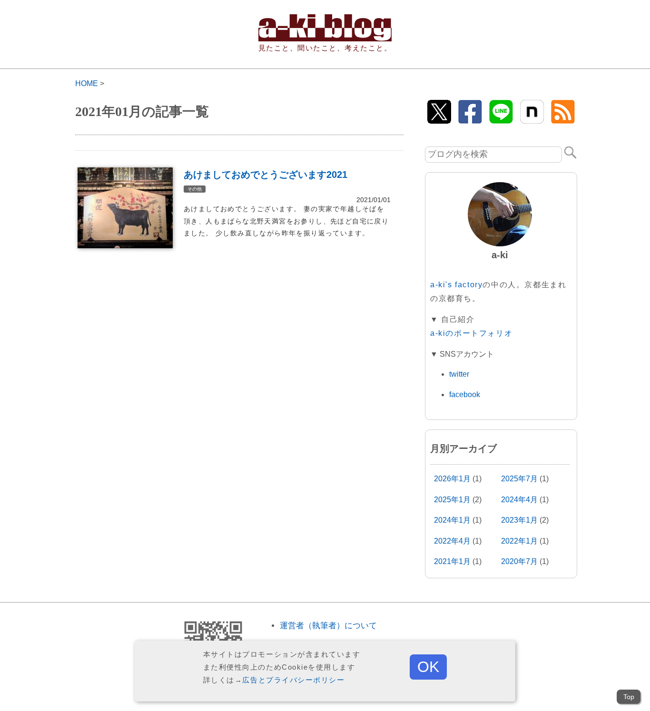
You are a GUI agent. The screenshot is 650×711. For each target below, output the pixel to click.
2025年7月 (519, 479)
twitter (459, 374)
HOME (86, 83)
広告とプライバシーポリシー (293, 680)
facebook (464, 394)
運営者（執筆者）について (328, 625)
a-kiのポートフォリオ (471, 333)
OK (428, 666)
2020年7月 (519, 561)
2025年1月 (452, 500)
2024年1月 (452, 520)
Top (628, 697)
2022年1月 (519, 541)
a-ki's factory (456, 285)
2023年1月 (519, 520)
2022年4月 (452, 541)
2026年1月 (452, 479)
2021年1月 (452, 561)
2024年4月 (519, 500)
